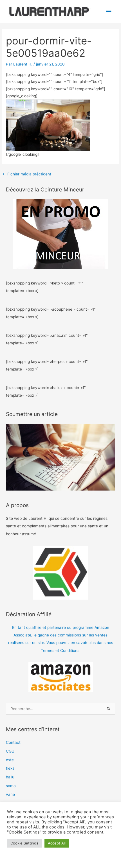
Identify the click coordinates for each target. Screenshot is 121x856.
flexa (10, 768)
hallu (10, 777)
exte (10, 760)
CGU (10, 751)
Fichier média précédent (27, 174)
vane (10, 794)
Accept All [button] (57, 843)
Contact (13, 742)
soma (11, 785)
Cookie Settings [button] (24, 843)
